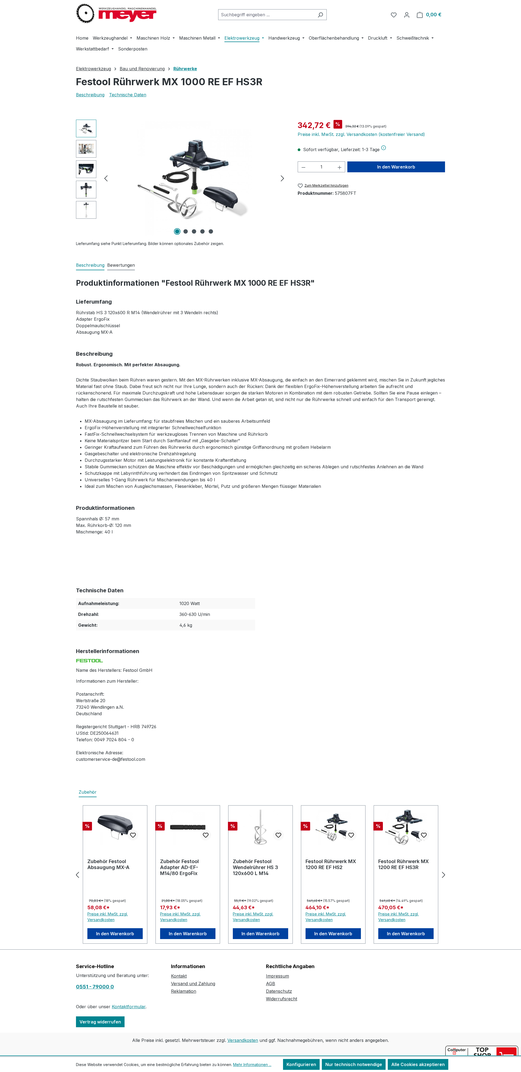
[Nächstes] (282, 178)
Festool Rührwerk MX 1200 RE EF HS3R (403, 864)
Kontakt (179, 976)
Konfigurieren (301, 1064)
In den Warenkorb (396, 167)
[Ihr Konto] (406, 14)
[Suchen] (320, 14)
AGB (270, 983)
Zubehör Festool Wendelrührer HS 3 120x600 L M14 (255, 867)
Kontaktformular (128, 1006)
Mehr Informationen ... (252, 1064)
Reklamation (183, 991)
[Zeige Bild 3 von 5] (194, 231)
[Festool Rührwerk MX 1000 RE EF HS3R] (194, 178)
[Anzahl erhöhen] (339, 166)
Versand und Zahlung (193, 983)
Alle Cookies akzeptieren (418, 1064)
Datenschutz (279, 991)
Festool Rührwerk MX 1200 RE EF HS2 (331, 864)
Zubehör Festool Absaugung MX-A (108, 864)
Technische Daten (127, 94)
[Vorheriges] (106, 178)
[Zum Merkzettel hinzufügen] (133, 835)
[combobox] (266, 14)
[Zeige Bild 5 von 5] (211, 231)
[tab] (90, 265)
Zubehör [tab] (88, 792)
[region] (181, 178)
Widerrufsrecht (281, 998)
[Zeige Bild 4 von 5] (202, 231)
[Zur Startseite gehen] (116, 13)
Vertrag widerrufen (100, 1022)
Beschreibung (90, 94)
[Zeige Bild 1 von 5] (177, 231)
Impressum (277, 976)
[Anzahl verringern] (303, 166)
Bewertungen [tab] (121, 265)
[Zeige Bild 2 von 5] (185, 231)
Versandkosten (242, 1040)
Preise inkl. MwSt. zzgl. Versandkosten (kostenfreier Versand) (361, 134)
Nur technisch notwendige (353, 1064)
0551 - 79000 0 (95, 987)
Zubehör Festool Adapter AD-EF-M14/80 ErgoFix (179, 867)
